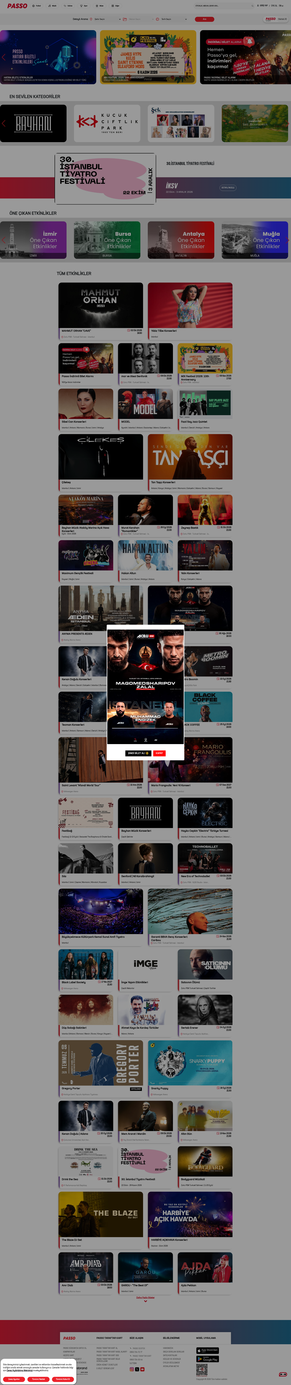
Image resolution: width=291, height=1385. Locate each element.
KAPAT (159, 753)
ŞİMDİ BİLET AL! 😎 (138, 753)
